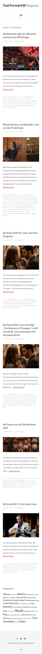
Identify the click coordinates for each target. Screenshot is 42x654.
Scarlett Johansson (31, 485)
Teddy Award (15, 213)
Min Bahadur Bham (22, 103)
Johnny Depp (19, 205)
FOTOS (33, 598)
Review (25, 614)
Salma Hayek (6, 211)
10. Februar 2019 (7, 240)
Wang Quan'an (13, 572)
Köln (29, 607)
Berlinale (11, 97)
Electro (6, 597)
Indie (5, 603)
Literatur (34, 607)
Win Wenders (13, 107)
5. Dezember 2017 (8, 431)
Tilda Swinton (6, 487)
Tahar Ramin (31, 305)
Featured (31, 568)
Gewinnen (8, 600)
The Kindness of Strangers (26, 403)
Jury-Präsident (21, 485)
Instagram (25, 639)
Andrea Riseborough (20, 301)
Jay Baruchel (12, 305)
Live (5, 611)
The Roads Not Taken (25, 213)
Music (13, 611)
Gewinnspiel (19, 600)
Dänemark (35, 594)
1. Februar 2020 (7, 132)
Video (22, 621)
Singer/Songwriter (18, 618)
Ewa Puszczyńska (16, 101)
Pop (5, 614)
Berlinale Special (16, 199)
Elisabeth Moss (7, 203)
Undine (34, 213)
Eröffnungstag (15, 568)
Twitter (21, 639)
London (9, 611)
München (35, 611)
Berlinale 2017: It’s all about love (20, 504)
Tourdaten (9, 621)
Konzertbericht (18, 607)
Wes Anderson (21, 487)
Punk (9, 615)
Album (6, 594)
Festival (19, 597)
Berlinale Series (7, 199)
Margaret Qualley (21, 207)
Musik (19, 610)
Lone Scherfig (23, 305)
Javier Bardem (11, 205)
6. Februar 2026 (7, 41)
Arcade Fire (13, 594)
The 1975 (29, 618)
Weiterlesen (8, 89)
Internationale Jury (8, 103)
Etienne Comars (24, 568)
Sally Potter (33, 209)
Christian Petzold (33, 201)
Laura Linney (12, 207)
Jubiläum (5, 207)
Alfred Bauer (17, 197)
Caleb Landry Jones (8, 303)
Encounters (15, 203)
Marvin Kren (30, 207)
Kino (15, 103)
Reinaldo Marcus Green (9, 105)
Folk (29, 598)
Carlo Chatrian (15, 201)
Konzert (7, 606)
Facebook (17, 639)
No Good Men (32, 103)
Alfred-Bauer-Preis (27, 197)
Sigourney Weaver (20, 211)
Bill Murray (23, 480)
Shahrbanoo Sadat (21, 105)
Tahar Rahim (14, 403)
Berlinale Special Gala (28, 199)
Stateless (27, 211)
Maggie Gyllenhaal (26, 570)
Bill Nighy (34, 301)
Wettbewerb (6, 215)
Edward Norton (31, 480)
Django (33, 565)
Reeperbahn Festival (16, 615)
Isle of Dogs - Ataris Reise (10, 485)
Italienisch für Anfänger (18, 401)
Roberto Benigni (25, 209)
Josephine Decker (28, 205)
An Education (18, 396)
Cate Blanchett (24, 201)
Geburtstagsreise (7, 401)
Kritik (25, 607)
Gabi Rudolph (19, 132)
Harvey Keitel (22, 482)
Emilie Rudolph (19, 41)
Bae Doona (17, 99)
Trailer (17, 622)
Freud (32, 203)
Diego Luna (27, 565)
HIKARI (34, 101)
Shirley (12, 211)
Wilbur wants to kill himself (26, 405)
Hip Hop (36, 600)
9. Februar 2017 (7, 508)
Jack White (22, 603)
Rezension (32, 615)
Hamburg (29, 600)
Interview (13, 603)
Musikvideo (28, 611)
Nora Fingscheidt (15, 209)
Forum (29, 203)
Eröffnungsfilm (7, 101)
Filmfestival (28, 101)
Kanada (28, 603)
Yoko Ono (28, 487)
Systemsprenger (7, 213)
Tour (34, 618)
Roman (9, 618)
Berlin (23, 99)
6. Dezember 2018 (8, 339)
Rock (5, 618)
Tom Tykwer (14, 487)
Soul (24, 618)
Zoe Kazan (18, 307)
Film (15, 97)
